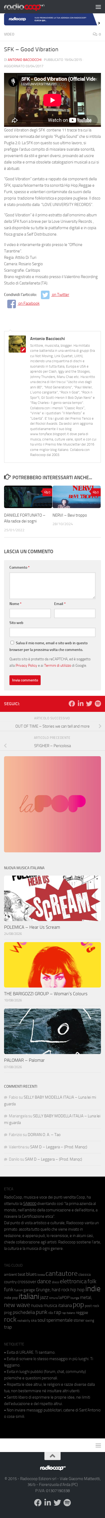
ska (34, 1320)
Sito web (16, 623)
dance (44, 1281)
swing (89, 1320)
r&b (50, 1313)
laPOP (63, 1297)
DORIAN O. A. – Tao (44, 1134)
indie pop (11, 1297)
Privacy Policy (26, 665)
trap (8, 1327)
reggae (82, 1312)
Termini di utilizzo (57, 665)
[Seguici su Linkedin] (80, 703)
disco (55, 1282)
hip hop (77, 1289)
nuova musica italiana (51, 1305)
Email (60, 604)
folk (92, 1281)
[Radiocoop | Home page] (31, 6)
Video (9, 34)
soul (41, 1320)
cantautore (62, 1273)
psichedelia (24, 1312)
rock (10, 1319)
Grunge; (43, 1289)
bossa (41, 1275)
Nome (15, 604)
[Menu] (98, 6)
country (10, 1281)
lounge (74, 1298)
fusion (18, 1290)
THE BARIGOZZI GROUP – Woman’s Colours (46, 993)
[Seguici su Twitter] (89, 703)
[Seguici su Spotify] (97, 703)
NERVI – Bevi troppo (69, 515)
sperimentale (59, 1320)
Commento (19, 567)
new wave (17, 1305)
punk (41, 1312)
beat (21, 1274)
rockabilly (23, 1320)
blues (31, 1274)
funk (8, 1290)
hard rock (60, 1289)
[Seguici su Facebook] (72, 703)
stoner (79, 1320)
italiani (29, 1296)
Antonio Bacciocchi (24, 60)
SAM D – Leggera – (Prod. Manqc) (58, 1147)
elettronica (73, 1281)
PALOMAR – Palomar (24, 1060)
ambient (10, 1274)
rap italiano (68, 1313)
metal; (86, 1297)
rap (57, 1312)
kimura (53, 1298)
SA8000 (29, 1203)
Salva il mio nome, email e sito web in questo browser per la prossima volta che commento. (48, 646)
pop (78, 1304)
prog (8, 1312)
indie (93, 1288)
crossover (27, 1281)
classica (84, 1274)
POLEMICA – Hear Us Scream (32, 927)
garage (29, 1289)
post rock (92, 1306)
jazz (44, 1297)
